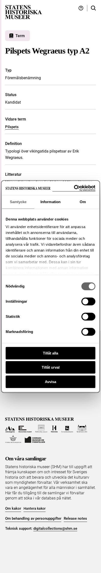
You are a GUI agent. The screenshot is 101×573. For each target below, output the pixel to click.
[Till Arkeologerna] (10, 429)
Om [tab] (83, 202)
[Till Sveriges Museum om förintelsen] (35, 439)
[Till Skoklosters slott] (82, 429)
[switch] (88, 301)
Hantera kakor (35, 508)
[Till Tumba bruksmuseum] (13, 439)
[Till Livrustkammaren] (67, 429)
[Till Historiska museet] (54, 429)
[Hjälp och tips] (80, 8)
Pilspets (12, 127)
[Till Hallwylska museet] (41, 429)
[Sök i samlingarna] (93, 8)
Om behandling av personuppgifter (33, 518)
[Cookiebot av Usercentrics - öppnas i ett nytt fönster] (73, 188)
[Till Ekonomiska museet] (25, 429)
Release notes (75, 518)
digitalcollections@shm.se (55, 528)
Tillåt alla (50, 353)
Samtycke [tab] (18, 202)
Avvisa (50, 382)
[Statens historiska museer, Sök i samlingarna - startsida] (23, 12)
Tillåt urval (51, 367)
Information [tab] (50, 202)
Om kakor (13, 508)
